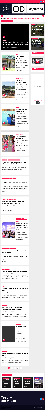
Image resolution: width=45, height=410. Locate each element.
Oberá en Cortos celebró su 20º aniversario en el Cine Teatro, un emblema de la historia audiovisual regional (15, 182)
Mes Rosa (21, 134)
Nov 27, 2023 (5, 47)
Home (34, 407)
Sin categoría (7, 269)
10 (17, 368)
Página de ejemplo (40, 407)
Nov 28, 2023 (19, 60)
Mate (38, 18)
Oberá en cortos (13, 205)
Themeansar (3, 408)
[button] (40, 16)
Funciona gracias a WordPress (6, 407)
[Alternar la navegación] (43, 16)
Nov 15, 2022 (19, 113)
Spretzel (26, 60)
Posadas (15, 18)
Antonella (26, 84)
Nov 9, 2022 (19, 140)
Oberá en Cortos (13, 199)
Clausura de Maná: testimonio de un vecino (14, 271)
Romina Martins (13, 47)
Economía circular (20, 18)
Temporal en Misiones (27, 18)
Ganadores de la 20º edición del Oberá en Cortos (22, 225)
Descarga (37, 102)
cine (2, 199)
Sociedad (21, 78)
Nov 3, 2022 (35, 45)
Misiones (11, 18)
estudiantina (34, 18)
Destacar (4, 40)
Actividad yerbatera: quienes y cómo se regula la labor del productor (37, 28)
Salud (17, 54)
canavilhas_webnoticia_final (37, 100)
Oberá (9, 199)
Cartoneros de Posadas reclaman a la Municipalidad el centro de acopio (37, 42)
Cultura (8, 18)
